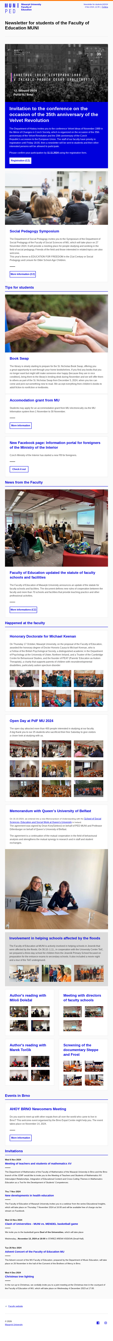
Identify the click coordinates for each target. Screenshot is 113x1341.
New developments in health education (29, 1195)
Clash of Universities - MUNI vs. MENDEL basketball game (41, 1223)
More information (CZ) (23, 274)
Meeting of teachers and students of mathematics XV (38, 1163)
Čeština (105, 7)
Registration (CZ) (20, 160)
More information (20, 425)
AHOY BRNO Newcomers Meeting (38, 1109)
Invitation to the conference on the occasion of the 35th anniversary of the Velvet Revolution (53, 114)
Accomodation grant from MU (34, 400)
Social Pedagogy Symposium (34, 231)
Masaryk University (14, 1324)
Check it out (19, 469)
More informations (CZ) (23, 609)
